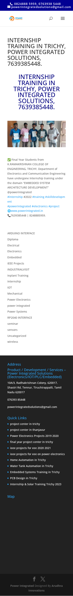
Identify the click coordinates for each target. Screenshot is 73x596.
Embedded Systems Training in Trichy (35, 472)
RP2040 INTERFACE (19, 317)
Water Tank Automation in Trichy (31, 466)
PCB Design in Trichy (23, 478)
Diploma (12, 239)
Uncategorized (16, 336)
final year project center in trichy (31, 442)
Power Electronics (19, 299)
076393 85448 (16, 399)
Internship (14, 281)
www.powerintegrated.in (27, 211)
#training (38, 197)
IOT (9, 287)
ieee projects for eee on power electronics (37, 454)
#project (53, 206)
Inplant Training (17, 275)
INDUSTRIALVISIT (18, 269)
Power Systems (17, 311)
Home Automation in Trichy (28, 460)
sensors (12, 330)
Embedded (14, 257)
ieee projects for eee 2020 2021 (30, 448)
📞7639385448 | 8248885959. (26, 215)
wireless (12, 342)
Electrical (13, 245)
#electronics (40, 206)
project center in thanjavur (27, 430)
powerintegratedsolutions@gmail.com (32, 407)
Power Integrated (22, 586)
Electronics (14, 251)
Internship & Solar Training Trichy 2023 (35, 484)
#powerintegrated (19, 206)
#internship (15, 197)
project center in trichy (25, 424)
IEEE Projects (15, 263)
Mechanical (14, 293)
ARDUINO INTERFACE (21, 233)
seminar (12, 324)
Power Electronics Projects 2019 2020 (34, 436)
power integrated (18, 305)
